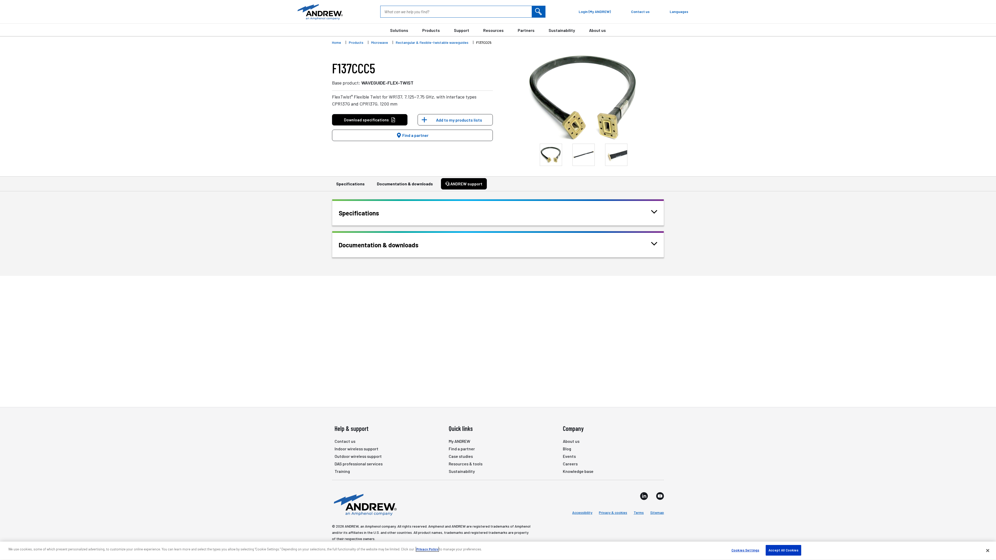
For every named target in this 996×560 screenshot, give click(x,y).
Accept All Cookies (783, 550)
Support (461, 30)
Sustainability (562, 30)
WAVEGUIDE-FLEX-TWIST (387, 83)
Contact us (345, 441)
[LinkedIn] (644, 496)
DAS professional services (359, 463)
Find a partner (415, 135)
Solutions (399, 30)
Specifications (350, 183)
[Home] (364, 504)
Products (431, 30)
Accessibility (582, 512)
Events (569, 456)
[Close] (987, 550)
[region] (498, 551)
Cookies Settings (745, 550)
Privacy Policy (427, 549)
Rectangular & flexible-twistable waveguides (432, 42)
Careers (570, 463)
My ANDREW (459, 441)
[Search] (538, 11)
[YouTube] (660, 496)
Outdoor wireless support (358, 456)
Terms (639, 512)
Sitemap (657, 512)
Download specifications (366, 119)
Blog (567, 448)
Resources (493, 30)
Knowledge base (578, 471)
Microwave (379, 42)
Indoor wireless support (356, 448)
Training (342, 471)
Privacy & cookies (613, 512)
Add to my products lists (459, 119)
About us (597, 30)
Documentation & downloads (405, 183)
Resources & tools (465, 463)
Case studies (461, 456)
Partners (526, 30)
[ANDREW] (319, 11)
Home (336, 42)
